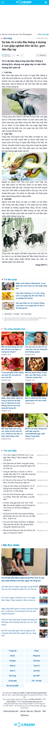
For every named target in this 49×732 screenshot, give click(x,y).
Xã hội (12, 656)
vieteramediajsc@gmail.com (32, 701)
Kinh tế (12, 666)
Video (36, 651)
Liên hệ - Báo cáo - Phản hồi (30, 711)
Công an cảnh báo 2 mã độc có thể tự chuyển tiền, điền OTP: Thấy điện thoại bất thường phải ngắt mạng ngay (25, 474)
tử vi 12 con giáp (26, 314)
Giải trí (12, 671)
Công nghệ (12, 681)
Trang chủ (12, 651)
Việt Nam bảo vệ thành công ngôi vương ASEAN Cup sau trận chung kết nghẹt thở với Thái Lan (25, 465)
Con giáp (16, 314)
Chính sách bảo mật (10, 711)
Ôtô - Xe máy (36, 681)
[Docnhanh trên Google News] (6, 55)
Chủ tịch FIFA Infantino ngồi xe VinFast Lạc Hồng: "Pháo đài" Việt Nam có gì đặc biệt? (25, 496)
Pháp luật (36, 656)
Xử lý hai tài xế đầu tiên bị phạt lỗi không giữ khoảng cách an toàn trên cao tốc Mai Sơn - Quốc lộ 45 (25, 516)
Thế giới (12, 661)
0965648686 (11, 701)
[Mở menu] (3, 2)
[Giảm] (13, 55)
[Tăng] (22, 55)
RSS (44, 711)
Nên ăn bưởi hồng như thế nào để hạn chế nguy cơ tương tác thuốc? (25, 531)
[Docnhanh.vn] (24, 725)
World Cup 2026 (12, 686)
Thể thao (36, 661)
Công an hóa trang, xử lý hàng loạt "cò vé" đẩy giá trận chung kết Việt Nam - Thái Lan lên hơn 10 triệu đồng (25, 488)
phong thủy (8, 314)
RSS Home (24, 715)
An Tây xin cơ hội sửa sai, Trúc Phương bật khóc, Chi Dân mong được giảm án (25, 481)
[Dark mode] (46, 2)
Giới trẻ (36, 666)
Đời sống (12, 676)
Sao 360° (36, 676)
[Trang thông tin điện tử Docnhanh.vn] (23, 2)
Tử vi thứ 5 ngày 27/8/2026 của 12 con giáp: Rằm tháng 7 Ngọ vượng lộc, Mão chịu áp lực (25, 457)
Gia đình (36, 671)
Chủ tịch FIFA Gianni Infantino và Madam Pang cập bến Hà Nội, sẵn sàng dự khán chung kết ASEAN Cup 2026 (25, 524)
